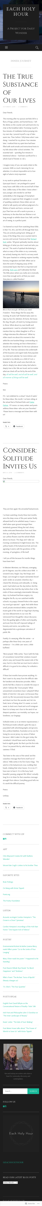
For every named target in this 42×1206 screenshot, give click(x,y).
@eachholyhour (13, 1162)
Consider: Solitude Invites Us (20, 458)
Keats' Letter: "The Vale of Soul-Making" (18, 1022)
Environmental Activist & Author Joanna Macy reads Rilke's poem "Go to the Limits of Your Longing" (20, 949)
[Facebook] (4, 839)
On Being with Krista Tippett (13, 888)
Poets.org (6, 894)
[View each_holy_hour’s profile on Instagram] (5, 1106)
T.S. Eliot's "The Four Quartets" (14, 987)
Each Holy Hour (21, 11)
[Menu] (6, 47)
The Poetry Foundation (11, 901)
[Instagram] (5, 839)
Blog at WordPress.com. (14, 1201)
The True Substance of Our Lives (20, 88)
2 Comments (22, 107)
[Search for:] (21, 1091)
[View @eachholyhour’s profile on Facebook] (4, 1106)
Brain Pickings (8, 882)
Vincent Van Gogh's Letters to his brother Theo (20, 865)
